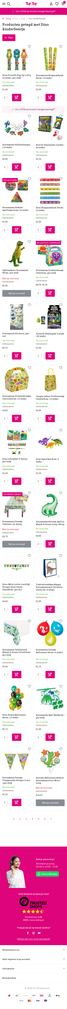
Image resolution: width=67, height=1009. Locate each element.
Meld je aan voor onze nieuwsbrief (33, 939)
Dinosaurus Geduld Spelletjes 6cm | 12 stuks (15, 208)
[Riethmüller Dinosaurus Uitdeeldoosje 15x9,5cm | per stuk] (50, 254)
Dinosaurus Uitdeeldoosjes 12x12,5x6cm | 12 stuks (16, 397)
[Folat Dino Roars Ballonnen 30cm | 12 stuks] (16, 698)
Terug (8, 18)
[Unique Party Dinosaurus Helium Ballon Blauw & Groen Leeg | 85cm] (50, 505)
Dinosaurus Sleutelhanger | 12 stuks (16, 146)
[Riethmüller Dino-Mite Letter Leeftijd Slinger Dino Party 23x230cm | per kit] (16, 568)
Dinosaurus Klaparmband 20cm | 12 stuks (49, 76)
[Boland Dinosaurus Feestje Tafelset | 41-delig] (16, 505)
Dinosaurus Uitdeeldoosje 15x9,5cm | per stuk (49, 271)
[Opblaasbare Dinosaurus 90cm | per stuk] (16, 254)
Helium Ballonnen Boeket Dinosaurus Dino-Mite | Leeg (50, 780)
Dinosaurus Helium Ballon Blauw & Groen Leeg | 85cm (50, 523)
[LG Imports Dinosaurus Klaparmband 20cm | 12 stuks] (50, 59)
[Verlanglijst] (57, 4)
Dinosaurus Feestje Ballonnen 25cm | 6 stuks (49, 651)
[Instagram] (33, 933)
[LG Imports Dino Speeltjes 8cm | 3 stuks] (50, 442)
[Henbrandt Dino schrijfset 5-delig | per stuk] (16, 442)
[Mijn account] (51, 4)
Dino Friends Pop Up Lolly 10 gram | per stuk (16, 76)
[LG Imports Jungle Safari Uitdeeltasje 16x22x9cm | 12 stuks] (50, 380)
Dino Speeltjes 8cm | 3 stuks (47, 460)
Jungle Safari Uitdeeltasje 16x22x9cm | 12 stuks (50, 397)
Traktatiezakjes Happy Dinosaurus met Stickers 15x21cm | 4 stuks (49, 587)
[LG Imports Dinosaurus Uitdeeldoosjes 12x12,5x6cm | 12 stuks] (16, 380)
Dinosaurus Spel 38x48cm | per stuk (50, 716)
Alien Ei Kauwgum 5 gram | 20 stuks (50, 335)
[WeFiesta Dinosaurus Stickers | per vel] (16, 317)
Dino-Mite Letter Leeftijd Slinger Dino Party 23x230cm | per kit (16, 587)
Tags (23, 18)
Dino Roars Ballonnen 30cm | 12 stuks (14, 716)
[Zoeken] (8, 3)
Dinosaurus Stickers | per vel (15, 334)
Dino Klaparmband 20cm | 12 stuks (50, 209)
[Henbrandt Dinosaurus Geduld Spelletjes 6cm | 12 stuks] (16, 191)
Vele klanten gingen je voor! (33, 893)
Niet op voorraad (17, 293)
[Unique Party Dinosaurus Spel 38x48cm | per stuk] (50, 699)
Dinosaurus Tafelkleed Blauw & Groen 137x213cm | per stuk (16, 652)
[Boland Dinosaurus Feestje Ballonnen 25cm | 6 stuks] (50, 633)
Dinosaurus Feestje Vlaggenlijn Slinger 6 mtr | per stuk (16, 780)
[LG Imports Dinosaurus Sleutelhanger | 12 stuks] (16, 128)
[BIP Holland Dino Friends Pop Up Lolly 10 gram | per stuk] (16, 59)
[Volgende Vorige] (51, 819)
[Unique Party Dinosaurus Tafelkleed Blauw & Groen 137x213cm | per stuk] (16, 633)
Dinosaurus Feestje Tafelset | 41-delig (12, 523)
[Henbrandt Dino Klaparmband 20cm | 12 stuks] (50, 191)
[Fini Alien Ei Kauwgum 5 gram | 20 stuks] (50, 317)
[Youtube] (39, 933)
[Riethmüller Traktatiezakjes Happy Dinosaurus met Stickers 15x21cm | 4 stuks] (50, 568)
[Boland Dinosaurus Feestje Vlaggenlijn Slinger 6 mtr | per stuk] (16, 761)
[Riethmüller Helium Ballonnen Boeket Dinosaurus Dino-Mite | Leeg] (50, 761)
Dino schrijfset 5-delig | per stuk (15, 460)
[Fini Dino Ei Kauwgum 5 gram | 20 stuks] (50, 128)
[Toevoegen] (16, 97)
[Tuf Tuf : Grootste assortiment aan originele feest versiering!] (33, 4)
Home (15, 18)
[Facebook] (28, 933)
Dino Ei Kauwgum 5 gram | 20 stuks (50, 146)
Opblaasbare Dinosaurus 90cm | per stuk (15, 271)
